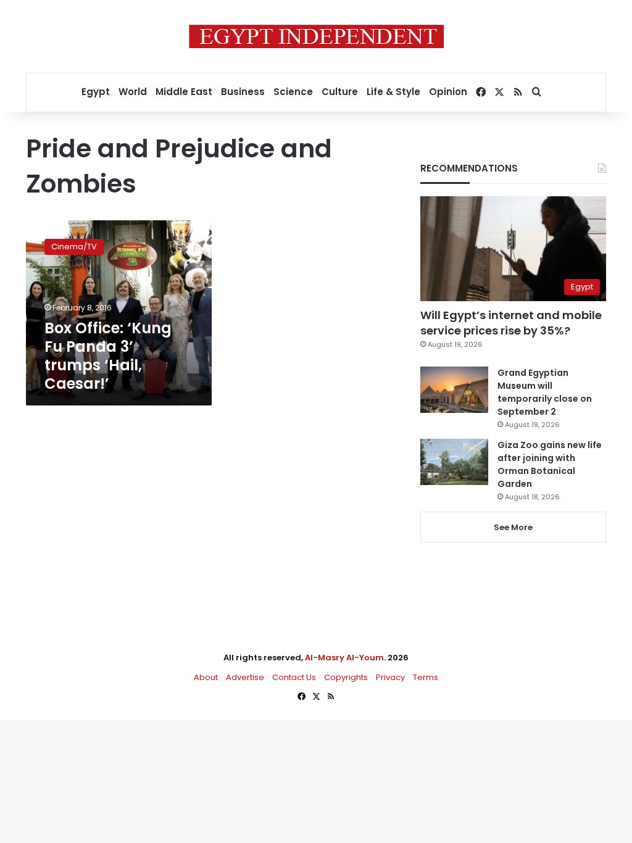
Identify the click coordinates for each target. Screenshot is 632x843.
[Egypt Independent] (316, 36)
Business (243, 91)
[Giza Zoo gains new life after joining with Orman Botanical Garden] (454, 462)
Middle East (184, 91)
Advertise (245, 677)
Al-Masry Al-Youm (344, 657)
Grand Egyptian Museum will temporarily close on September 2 (544, 392)
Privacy (390, 677)
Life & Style (393, 91)
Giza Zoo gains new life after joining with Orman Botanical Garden (549, 464)
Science (293, 91)
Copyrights (346, 677)
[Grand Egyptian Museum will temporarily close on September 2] (454, 390)
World (132, 91)
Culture (340, 91)
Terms (425, 677)
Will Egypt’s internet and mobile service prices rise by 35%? (511, 322)
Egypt (95, 91)
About (206, 677)
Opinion (448, 91)
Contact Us (294, 677)
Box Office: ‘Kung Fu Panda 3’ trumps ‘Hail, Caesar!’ (108, 356)
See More (513, 527)
